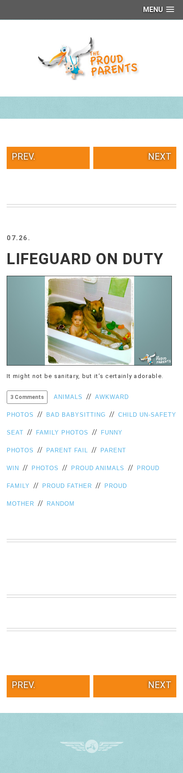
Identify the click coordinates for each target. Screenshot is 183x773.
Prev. (23, 156)
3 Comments (27, 397)
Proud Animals (97, 468)
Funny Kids (91, 58)
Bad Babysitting (76, 414)
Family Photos (62, 432)
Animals (68, 397)
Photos (45, 468)
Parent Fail (67, 450)
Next (159, 156)
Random (61, 503)
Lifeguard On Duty (85, 259)
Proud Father (67, 486)
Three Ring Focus (91, 746)
